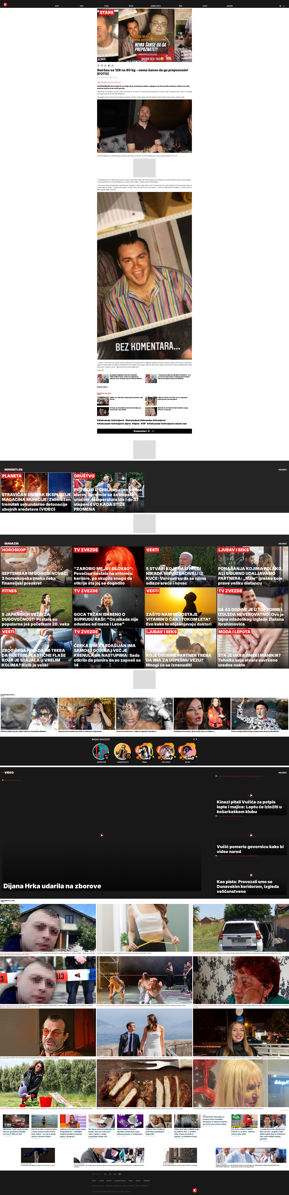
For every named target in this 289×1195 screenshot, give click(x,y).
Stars (106, 6)
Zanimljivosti (156, 6)
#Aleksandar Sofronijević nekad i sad (166, 423)
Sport (205, 6)
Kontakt (101, 1186)
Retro (131, 6)
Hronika (230, 6)
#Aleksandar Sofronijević (110, 420)
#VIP (143, 423)
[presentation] (194, 739)
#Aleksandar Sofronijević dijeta (114, 423)
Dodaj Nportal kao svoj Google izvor (110, 82)
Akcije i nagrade (128, 1186)
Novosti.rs (14, 469)
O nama (94, 1186)
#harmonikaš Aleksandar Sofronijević (145, 420)
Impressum (109, 1186)
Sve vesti (283, 469)
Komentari (142, 431)
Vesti (82, 6)
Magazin (12, 543)
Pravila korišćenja (142, 1186)
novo (57, 6)
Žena (180, 6)
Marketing (118, 1186)
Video (9, 772)
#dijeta (136, 423)
